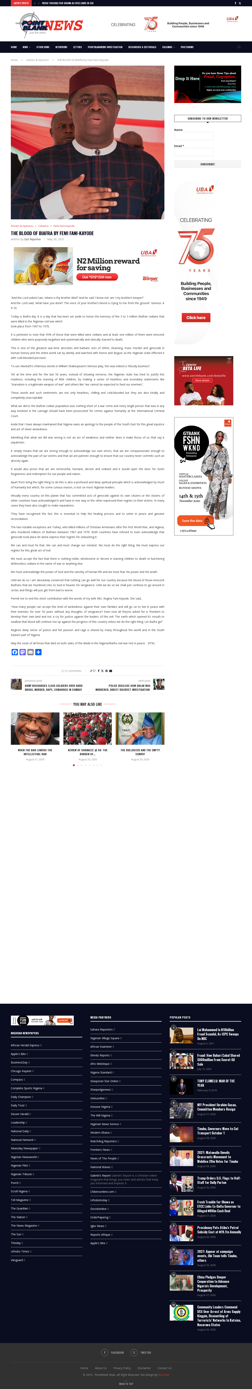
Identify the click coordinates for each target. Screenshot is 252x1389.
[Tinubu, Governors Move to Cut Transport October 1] (181, 1134)
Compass (17, 1079)
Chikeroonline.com (102, 1191)
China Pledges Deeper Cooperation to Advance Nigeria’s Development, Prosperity (213, 1284)
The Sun (16, 1234)
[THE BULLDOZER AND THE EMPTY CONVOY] (140, 728)
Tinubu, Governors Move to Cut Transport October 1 (217, 1130)
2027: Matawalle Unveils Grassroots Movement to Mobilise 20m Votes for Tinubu (217, 1157)
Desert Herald (20, 1114)
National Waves (100, 1167)
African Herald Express (25, 1045)
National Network (22, 1140)
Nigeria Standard (101, 1072)
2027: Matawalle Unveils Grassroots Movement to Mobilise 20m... (79, 3)
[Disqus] (87, 826)
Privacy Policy (122, 1368)
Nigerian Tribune (21, 1174)
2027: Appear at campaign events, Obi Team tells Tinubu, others (217, 1255)
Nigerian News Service (104, 1124)
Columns (167, 47)
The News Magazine (24, 1225)
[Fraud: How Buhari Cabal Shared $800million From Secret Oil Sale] (181, 1061)
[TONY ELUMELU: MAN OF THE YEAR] (181, 1087)
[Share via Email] (110, 671)
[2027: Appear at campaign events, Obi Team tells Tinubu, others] (181, 1257)
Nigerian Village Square (105, 1038)
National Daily (20, 1131)
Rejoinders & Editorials (142, 47)
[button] (34, 3)
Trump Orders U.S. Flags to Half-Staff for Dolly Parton (219, 1180)
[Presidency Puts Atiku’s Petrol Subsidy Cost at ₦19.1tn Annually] (181, 1233)
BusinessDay (19, 1062)
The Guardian (19, 1208)
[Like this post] (94, 671)
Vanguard (17, 1260)
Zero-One (163, 1375)
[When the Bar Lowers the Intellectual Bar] (35, 728)
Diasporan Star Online (104, 1081)
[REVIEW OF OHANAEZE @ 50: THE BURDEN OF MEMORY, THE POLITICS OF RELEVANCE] (87, 728)
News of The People (103, 1158)
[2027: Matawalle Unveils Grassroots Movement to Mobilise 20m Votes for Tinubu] (181, 1158)
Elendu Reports (100, 1055)
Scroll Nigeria (19, 1191)
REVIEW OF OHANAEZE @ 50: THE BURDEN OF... (87, 752)
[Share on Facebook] (98, 671)
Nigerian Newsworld (24, 1157)
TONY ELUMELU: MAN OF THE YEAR (216, 1083)
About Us (101, 1368)
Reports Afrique (100, 1234)
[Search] (239, 47)
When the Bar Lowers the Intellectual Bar (35, 752)
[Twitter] (240, 3)
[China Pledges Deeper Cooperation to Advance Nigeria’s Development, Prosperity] (181, 1283)
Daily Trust (18, 1105)
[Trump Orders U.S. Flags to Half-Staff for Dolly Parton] (181, 1184)
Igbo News (97, 1226)
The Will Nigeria (100, 1115)
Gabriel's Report (100, 1175)
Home (14, 47)
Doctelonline (98, 1209)
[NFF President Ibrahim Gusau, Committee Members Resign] (181, 1110)
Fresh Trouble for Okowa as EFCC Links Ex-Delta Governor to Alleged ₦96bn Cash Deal (218, 1206)
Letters (77, 47)
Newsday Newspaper (24, 1148)
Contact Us (165, 1368)
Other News (42, 47)
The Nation (18, 1217)
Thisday (16, 1243)
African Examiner (101, 1046)
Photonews (187, 47)
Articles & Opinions (37, 60)
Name (178, 130)
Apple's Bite (18, 1054)
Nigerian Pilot (19, 1165)
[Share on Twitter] (102, 671)
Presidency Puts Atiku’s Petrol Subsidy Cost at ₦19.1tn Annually (219, 1229)
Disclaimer (144, 1368)
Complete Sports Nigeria (26, 1088)
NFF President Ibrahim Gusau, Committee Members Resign (216, 1107)
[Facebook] (235, 3)
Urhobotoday (98, 1200)
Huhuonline (97, 1098)
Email (179, 146)
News (25, 47)
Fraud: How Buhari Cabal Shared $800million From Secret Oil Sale (218, 1059)
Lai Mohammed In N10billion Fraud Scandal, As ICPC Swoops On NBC (218, 1034)
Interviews (61, 47)
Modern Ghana (99, 1132)
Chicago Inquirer (21, 1071)
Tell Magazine (20, 1200)
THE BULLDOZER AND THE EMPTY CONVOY (140, 752)
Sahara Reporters (101, 1029)
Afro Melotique (99, 1064)
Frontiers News (100, 1150)
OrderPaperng (99, 1217)
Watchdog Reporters (103, 1141)
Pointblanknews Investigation (105, 47)
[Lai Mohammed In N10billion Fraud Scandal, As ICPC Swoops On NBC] (181, 1035)
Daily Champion (21, 1097)
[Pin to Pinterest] (106, 671)
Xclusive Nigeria (100, 1107)
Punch (15, 1183)
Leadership (18, 1122)
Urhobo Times (20, 1251)
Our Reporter (32, 239)
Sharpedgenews (100, 1089)
